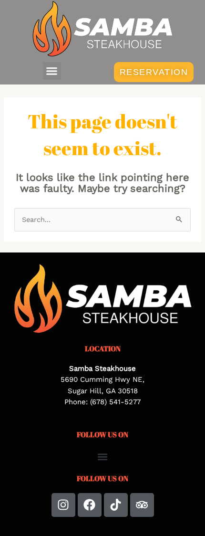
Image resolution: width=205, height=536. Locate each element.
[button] (52, 71)
